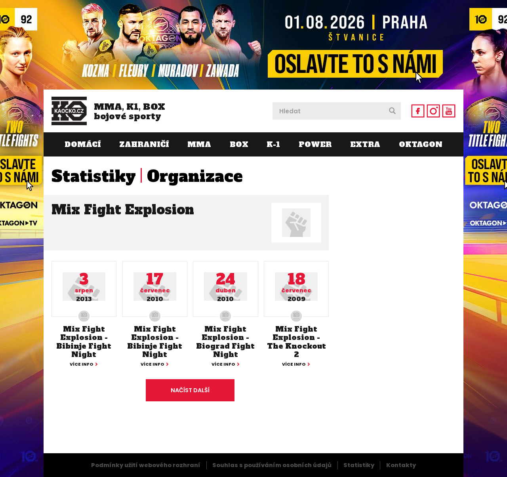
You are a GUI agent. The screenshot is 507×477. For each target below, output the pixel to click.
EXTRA (365, 144)
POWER (315, 144)
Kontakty (401, 465)
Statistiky (93, 176)
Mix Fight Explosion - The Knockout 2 (296, 342)
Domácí (83, 144)
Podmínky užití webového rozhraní (145, 465)
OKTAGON (420, 144)
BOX (239, 144)
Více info (81, 365)
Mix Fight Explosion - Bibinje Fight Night (83, 342)
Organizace (195, 176)
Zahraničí (144, 144)
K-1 (273, 144)
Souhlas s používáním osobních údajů (272, 465)
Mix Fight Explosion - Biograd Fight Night (225, 342)
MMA (199, 144)
